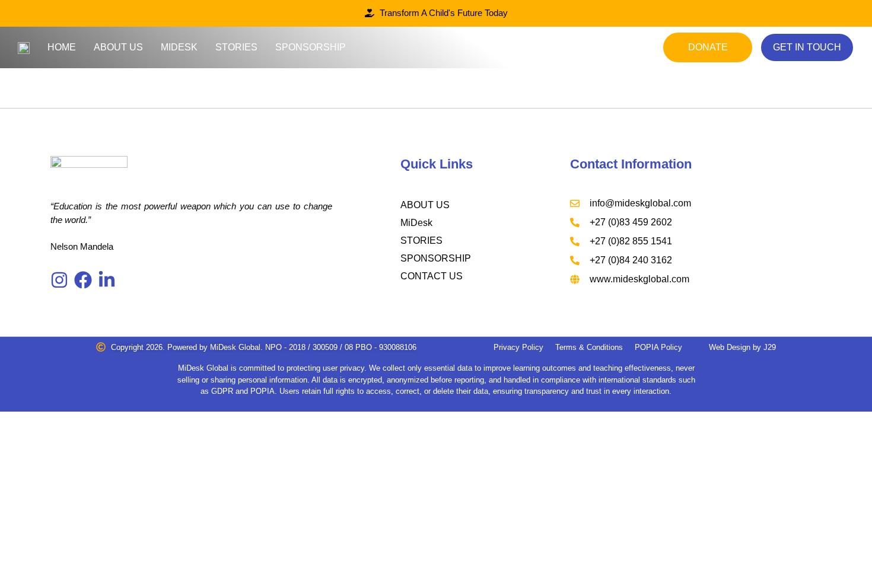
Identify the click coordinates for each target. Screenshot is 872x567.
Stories (236, 47)
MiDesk (179, 47)
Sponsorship (310, 47)
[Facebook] (83, 280)
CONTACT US (431, 276)
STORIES (421, 240)
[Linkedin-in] (107, 280)
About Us (118, 47)
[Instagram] (59, 280)
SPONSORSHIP (435, 258)
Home (61, 47)
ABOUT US (425, 205)
